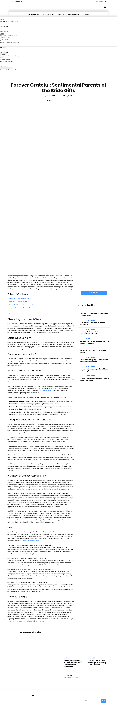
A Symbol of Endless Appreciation (20, 308)
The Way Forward (15, 314)
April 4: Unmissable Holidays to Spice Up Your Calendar (97, 662)
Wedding (61, 79)
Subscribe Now (93, 292)
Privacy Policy (4, 39)
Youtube (73, 703)
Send (103, 700)
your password (4, 31)
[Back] (0, 17)
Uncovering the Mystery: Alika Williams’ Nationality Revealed (93, 370)
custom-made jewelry (44, 390)
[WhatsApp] (64, 100)
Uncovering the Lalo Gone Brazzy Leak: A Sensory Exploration (94, 379)
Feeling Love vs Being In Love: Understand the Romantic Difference (73, 663)
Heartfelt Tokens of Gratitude (19, 302)
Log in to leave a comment (70, 677)
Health (87, 338)
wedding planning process (30, 541)
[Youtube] (69, 703)
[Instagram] (71, 700)
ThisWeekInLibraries (52, 96)
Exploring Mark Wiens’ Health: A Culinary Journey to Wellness (94, 342)
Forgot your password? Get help (9, 35)
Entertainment (90, 311)
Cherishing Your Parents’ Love (19, 299)
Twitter (65, 703)
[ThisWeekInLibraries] (14, 632)
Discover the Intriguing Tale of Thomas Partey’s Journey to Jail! (93, 361)
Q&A (10, 311)
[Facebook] (53, 100)
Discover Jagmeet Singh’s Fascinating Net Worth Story (93, 314)
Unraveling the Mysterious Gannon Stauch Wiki (92, 324)
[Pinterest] (60, 100)
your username (4, 26)
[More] (68, 100)
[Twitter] (56, 100)
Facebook (66, 700)
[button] (106, 1)
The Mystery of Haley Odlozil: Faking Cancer (92, 351)
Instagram (76, 700)
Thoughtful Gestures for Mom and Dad (22, 305)
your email (3, 47)
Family (55, 79)
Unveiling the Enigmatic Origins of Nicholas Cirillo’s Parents (91, 333)
